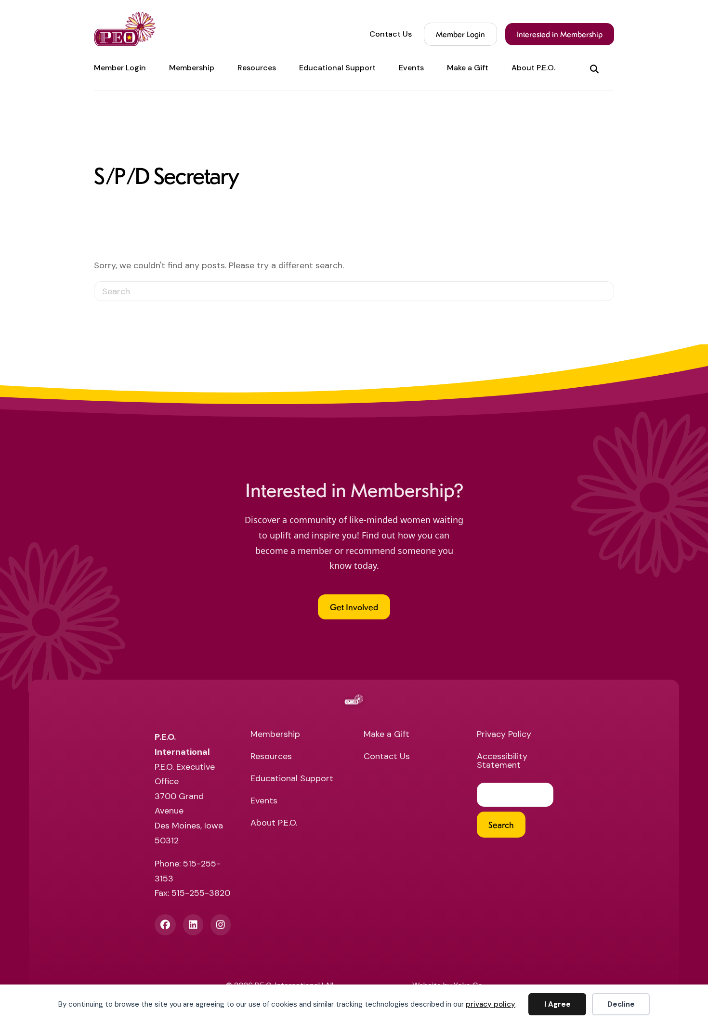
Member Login (460, 33)
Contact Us (390, 34)
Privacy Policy (504, 735)
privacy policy (490, 1004)
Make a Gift (467, 68)
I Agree (557, 1004)
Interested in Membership (560, 33)
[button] (596, 68)
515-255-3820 (200, 893)
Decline (621, 1004)
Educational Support (337, 68)
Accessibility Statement (502, 761)
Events (411, 68)
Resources (256, 68)
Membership (191, 68)
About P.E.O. (533, 68)
